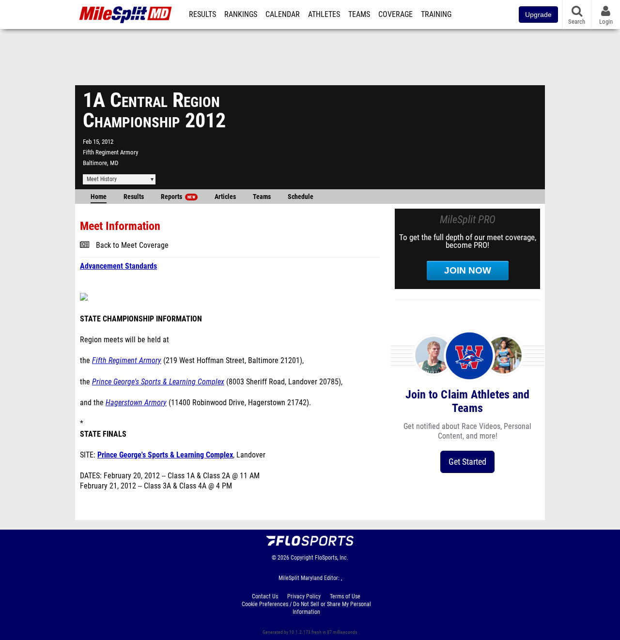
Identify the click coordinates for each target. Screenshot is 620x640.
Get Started (467, 462)
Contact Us (265, 596)
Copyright (302, 557)
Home (99, 197)
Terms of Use (345, 596)
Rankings (240, 14)
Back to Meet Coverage (132, 245)
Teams (359, 14)
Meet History (102, 179)
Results (202, 14)
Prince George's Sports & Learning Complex (158, 382)
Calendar (282, 14)
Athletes (324, 14)
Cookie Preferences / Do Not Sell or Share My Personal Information (306, 608)
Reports (178, 197)
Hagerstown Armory (136, 402)
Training (436, 14)
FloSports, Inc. (331, 557)
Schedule (300, 197)
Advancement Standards (118, 266)
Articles (225, 197)
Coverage (395, 14)
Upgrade (538, 14)
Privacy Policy (304, 596)
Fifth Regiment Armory (110, 152)
